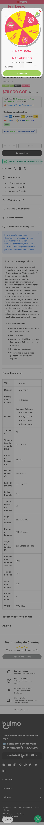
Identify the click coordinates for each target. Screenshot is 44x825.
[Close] (40, 11)
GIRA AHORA (22, 73)
